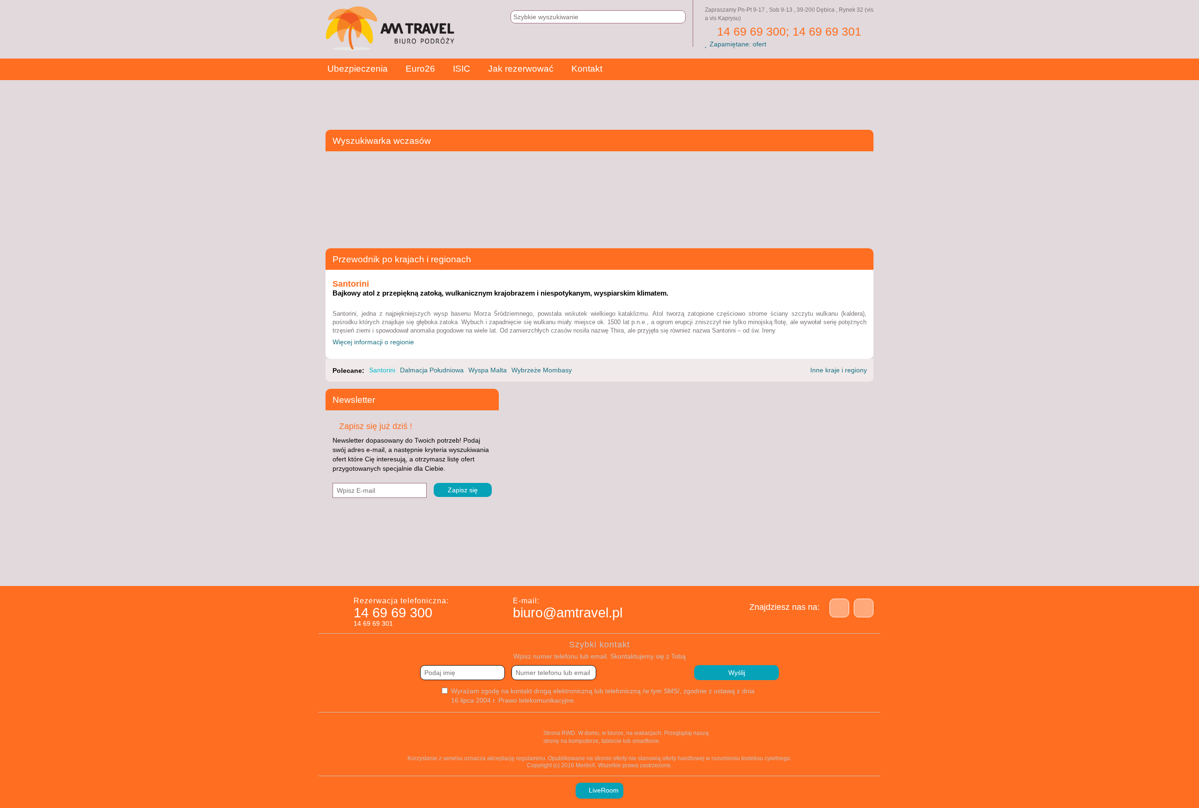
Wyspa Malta (487, 370)
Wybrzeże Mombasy (541, 370)
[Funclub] (722, 568)
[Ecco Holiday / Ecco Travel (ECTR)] (582, 568)
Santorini (382, 370)
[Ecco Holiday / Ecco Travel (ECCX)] (535, 568)
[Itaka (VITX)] (816, 568)
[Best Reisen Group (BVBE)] (394, 568)
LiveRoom (603, 790)
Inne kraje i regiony (839, 370)
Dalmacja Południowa (432, 370)
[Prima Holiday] (488, 568)
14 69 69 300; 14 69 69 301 (787, 31)
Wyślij (736, 672)
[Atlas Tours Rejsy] (348, 568)
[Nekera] (863, 568)
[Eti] (629, 568)
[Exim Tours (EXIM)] (675, 568)
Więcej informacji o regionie (374, 342)
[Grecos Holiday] (769, 568)
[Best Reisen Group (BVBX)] (441, 568)
